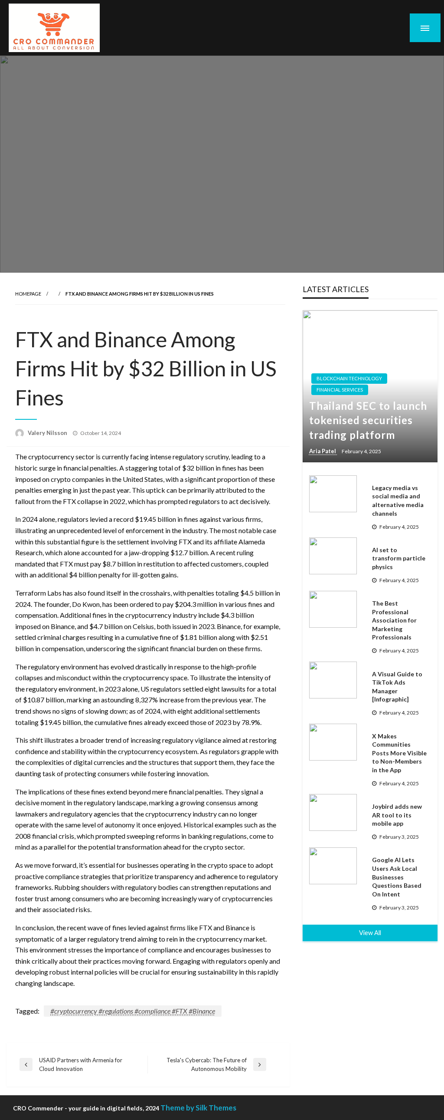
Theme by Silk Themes (198, 1107)
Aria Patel (323, 451)
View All (370, 932)
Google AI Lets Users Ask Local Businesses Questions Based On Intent (396, 876)
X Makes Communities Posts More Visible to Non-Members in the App (399, 753)
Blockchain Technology (349, 378)
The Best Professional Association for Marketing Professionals (394, 620)
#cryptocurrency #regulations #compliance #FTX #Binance (132, 1011)
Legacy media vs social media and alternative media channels (398, 500)
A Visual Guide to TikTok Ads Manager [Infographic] (397, 686)
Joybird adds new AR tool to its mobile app (397, 815)
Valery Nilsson (48, 432)
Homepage (28, 293)
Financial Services (340, 389)
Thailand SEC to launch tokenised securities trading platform (368, 420)
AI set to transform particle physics (398, 558)
